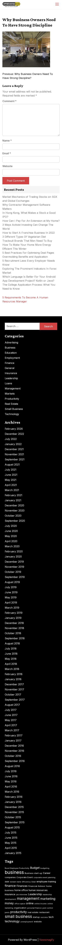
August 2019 (12, 582)
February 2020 (14, 551)
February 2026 (14, 428)
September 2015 (14, 822)
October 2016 (13, 755)
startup (36, 917)
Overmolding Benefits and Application (25, 256)
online (30, 903)
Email (6, 153)
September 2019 (15, 577)
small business (18, 916)
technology (12, 921)
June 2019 (11, 592)
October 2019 (13, 571)
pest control (47, 908)
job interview (21, 895)
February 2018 (13, 674)
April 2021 (11, 485)
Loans (8, 383)
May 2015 (10, 842)
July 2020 (11, 525)
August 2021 (12, 464)
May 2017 (11, 720)
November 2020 (14, 510)
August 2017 (12, 704)
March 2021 (12, 490)
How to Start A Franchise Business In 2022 (28, 232)
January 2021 (13, 500)
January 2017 (13, 740)
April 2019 (11, 602)
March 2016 (12, 791)
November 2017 (14, 689)
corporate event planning (44, 877)
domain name (15, 882)
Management (13, 388)
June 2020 (11, 531)
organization (20, 908)
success (44, 917)
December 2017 (14, 684)
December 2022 (14, 433)
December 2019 (14, 561)
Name (7, 140)
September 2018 (15, 638)
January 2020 (13, 556)
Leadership (11, 378)
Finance (9, 363)
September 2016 (15, 761)
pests (7, 912)
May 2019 (11, 597)
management (28, 898)
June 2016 (11, 776)
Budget (35, 867)
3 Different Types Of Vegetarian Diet (24, 236)
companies (10, 877)
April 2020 (11, 541)
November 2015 (14, 812)
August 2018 (12, 643)
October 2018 (13, 633)
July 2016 (11, 771)
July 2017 (11, 709)
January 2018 (13, 679)
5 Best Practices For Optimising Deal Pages (28, 252)
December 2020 (14, 505)
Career (46, 873)
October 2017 (13, 694)
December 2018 (14, 623)
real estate (33, 912)
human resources (38, 890)
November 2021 (14, 454)
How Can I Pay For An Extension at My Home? (31, 220)
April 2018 (11, 663)
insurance (10, 894)
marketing (47, 899)
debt (7, 881)
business (14, 872)
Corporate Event (25, 877)
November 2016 (14, 750)
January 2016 (13, 801)
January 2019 (13, 617)
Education (11, 352)
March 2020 (12, 546)
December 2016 (14, 745)
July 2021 (10, 469)
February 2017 (13, 735)
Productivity (12, 398)
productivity (18, 912)
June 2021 (11, 474)
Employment (12, 357)
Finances (22, 885)
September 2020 (15, 520)
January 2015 (13, 853)
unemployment (26, 922)
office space (19, 904)
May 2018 (11, 658)
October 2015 (13, 817)
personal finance (34, 908)
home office (21, 890)
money (9, 903)
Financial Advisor (36, 886)
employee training (46, 881)
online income (40, 904)
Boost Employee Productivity (17, 868)
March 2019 (12, 607)
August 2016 (12, 766)
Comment (9, 101)
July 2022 (11, 439)
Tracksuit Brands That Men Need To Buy (27, 240)
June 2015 (11, 837)
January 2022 (13, 444)
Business (10, 347)
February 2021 (13, 495)
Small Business (14, 409)
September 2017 (15, 699)
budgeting (44, 868)
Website (7, 166)
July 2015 (10, 832)
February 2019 (13, 612)
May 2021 (10, 479)
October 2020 (13, 515)
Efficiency (26, 882)
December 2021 (14, 449)
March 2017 (12, 730)
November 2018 (14, 628)
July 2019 (11, 587)
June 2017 (11, 715)
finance (10, 886)
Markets (10, 393)
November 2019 (14, 566)
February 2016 (13, 796)
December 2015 (14, 807)
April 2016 (11, 786)
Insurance (11, 373)
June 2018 (11, 653)
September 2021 (14, 459)
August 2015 (12, 827)
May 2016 (11, 781)
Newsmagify (46, 939)
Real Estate (11, 403)
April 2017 (11, 725)
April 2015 (11, 847)
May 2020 (11, 536)
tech (51, 916)
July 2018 (11, 648)
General (9, 368)
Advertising (11, 342)
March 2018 (12, 669)
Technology (12, 414)
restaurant (44, 912)
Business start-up (33, 873)
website (38, 921)
